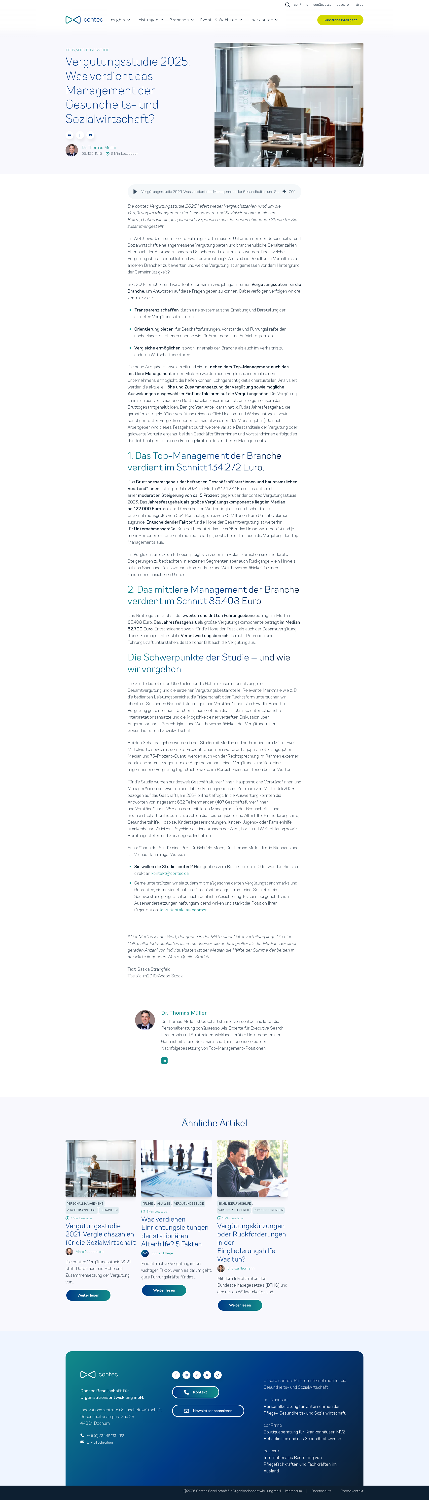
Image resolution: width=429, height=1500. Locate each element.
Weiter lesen (88, 1295)
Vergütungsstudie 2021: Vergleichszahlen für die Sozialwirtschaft (101, 1234)
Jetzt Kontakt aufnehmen (184, 910)
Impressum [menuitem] (293, 1491)
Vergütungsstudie (92, 50)
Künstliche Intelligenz (340, 20)
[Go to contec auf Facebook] (176, 1375)
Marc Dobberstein (90, 1251)
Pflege (148, 1204)
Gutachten (109, 1210)
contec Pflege (162, 1253)
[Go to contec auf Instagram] (186, 1375)
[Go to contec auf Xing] (207, 1375)
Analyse (163, 1204)
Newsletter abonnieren (212, 1411)
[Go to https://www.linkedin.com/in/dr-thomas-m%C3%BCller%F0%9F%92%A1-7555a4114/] (164, 1060)
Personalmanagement (85, 1204)
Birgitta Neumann (240, 1268)
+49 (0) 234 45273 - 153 (105, 1435)
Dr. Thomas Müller (99, 148)
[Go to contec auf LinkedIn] (197, 1375)
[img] (284, 192)
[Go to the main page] (84, 19)
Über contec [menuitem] (261, 20)
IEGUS (70, 50)
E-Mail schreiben (100, 1442)
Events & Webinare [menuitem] (218, 20)
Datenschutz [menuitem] (321, 1491)
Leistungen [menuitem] (147, 20)
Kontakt (200, 1392)
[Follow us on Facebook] (218, 1375)
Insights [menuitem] (117, 20)
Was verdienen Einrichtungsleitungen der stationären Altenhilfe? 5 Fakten (175, 1231)
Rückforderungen (269, 1210)
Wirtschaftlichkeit (234, 1210)
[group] (214, 191)
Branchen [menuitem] (179, 20)
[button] (135, 192)
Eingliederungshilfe (234, 1204)
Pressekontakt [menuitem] (352, 1491)
